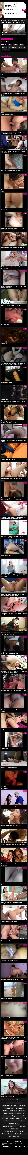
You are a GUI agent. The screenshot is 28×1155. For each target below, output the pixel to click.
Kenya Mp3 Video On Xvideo (10, 1105)
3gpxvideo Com (14, 1128)
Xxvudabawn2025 (19, 1113)
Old (9, 47)
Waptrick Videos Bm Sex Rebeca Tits (14, 1131)
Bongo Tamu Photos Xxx (18, 1116)
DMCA (22, 1143)
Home (8, 1141)
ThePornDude (8, 1143)
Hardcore (16, 44)
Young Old (14, 47)
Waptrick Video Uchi (21, 1118)
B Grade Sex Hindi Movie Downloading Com (14, 1126)
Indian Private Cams (9, 0)
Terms (16, 1143)
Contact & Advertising (19, 1146)
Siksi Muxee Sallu (9, 1108)
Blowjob (21, 44)
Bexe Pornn (19, 1103)
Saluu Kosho (6, 1116)
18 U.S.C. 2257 (6, 1146)
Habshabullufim (19, 1108)
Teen (10, 44)
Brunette (4, 47)
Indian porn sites (20, 0)
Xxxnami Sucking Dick (7, 1133)
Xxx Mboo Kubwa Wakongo (10, 1110)
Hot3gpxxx (22, 1105)
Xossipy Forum (17, 1141)
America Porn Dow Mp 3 (8, 1118)
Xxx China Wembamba (20, 1133)
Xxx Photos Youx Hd (9, 1121)
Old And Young (22, 47)
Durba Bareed (9, 1103)
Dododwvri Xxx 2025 (14, 1123)
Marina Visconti (6, 50)
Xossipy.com (7, 1151)
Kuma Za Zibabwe (8, 1113)
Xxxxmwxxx (22, 1110)
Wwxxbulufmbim (20, 1121)
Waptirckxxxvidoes (14, 1136)
